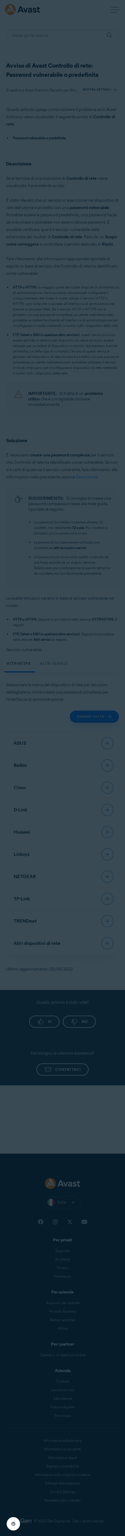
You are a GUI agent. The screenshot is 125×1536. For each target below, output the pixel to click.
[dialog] (62, 768)
